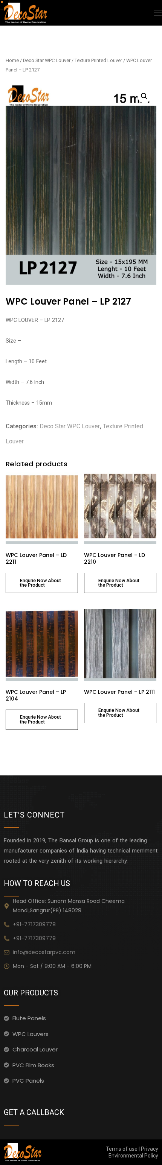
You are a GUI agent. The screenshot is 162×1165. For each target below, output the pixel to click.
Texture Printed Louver (98, 60)
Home (12, 60)
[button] (144, 96)
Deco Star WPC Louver (46, 60)
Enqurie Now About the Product (40, 583)
